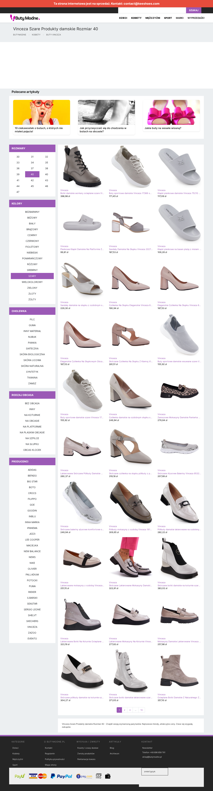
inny (32, 409)
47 (17, 191)
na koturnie (32, 415)
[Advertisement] (100, 65)
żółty (32, 299)
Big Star (32, 481)
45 (32, 186)
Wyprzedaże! (196, 17)
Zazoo (32, 632)
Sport (14, 765)
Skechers (32, 621)
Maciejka (32, 545)
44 (17, 186)
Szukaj (193, 10)
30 (17, 156)
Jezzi (32, 533)
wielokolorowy (32, 282)
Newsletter (147, 748)
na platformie (32, 426)
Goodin (32, 510)
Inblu (32, 516)
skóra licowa (32, 360)
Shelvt (32, 615)
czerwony (32, 241)
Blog (112, 748)
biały (32, 223)
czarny (32, 235)
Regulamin (50, 753)
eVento (32, 638)
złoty (32, 293)
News (32, 557)
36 (17, 168)
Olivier (32, 568)
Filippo (32, 498)
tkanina (32, 377)
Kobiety (16, 753)
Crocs (32, 493)
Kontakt (48, 748)
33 (17, 162)
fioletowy (32, 246)
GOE (32, 504)
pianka (32, 342)
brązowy (32, 229)
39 (17, 174)
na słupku (32, 444)
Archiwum (114, 753)
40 (32, 174)
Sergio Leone (32, 609)
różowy (32, 264)
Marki (180, 17)
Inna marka (32, 522)
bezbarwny (32, 211)
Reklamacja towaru (86, 759)
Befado (32, 475)
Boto (32, 487)
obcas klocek (32, 449)
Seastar (32, 603)
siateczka (32, 348)
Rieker (32, 592)
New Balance (32, 551)
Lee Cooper (32, 539)
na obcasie (32, 420)
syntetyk (32, 371)
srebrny (32, 270)
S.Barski (32, 597)
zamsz (32, 383)
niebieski (32, 252)
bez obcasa (32, 403)
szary (32, 276)
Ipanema (32, 528)
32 (46, 156)
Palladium (32, 574)
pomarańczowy (32, 258)
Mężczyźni (17, 759)
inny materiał (32, 331)
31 (32, 156)
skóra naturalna (32, 366)
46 (46, 186)
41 (18, 180)
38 (46, 168)
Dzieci (15, 748)
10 (141, 710)
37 (32, 168)
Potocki (32, 580)
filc (32, 319)
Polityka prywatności (55, 759)
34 (32, 162)
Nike (32, 562)
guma (32, 325)
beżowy (32, 217)
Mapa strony (51, 765)
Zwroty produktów (86, 753)
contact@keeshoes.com (141, 3)
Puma (32, 586)
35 (46, 162)
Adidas (32, 469)
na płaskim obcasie (32, 432)
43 (46, 180)
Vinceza (32, 626)
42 (32, 180)
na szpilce (32, 438)
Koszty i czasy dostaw (87, 748)
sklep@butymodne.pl (152, 757)
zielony (32, 287)
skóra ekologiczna (32, 354)
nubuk (32, 336)
